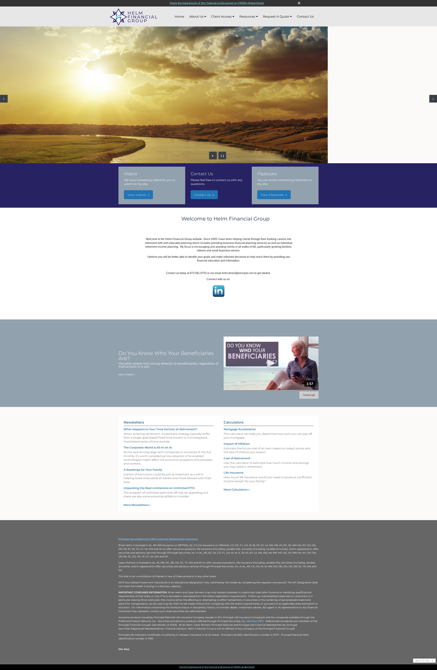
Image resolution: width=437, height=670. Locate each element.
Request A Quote (276, 16)
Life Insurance (233, 472)
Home (179, 16)
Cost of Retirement (237, 458)
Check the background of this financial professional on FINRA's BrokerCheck (217, 3)
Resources (247, 16)
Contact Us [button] (202, 195)
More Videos (126, 374)
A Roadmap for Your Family (143, 469)
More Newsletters (137, 505)
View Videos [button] (137, 195)
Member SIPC (255, 621)
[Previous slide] (4, 99)
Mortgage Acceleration (240, 429)
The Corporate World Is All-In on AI (148, 447)
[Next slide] (433, 99)
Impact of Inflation (237, 443)
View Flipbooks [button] (272, 195)
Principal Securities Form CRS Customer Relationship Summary (158, 539)
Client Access (221, 16)
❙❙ (222, 155)
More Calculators (237, 489)
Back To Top (422, 660)
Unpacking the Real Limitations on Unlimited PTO (159, 488)
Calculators (233, 422)
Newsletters (134, 422)
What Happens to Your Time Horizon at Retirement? (160, 429)
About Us (196, 16)
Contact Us (305, 16)
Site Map (123, 649)
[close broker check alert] (299, 3)
